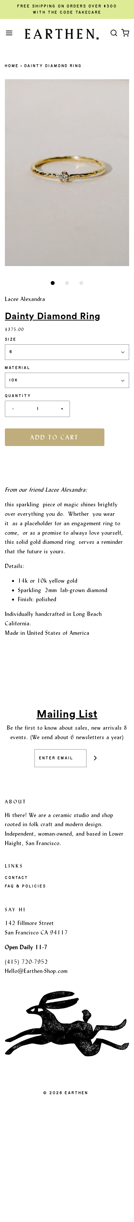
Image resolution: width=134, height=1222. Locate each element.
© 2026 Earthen (65, 1093)
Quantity (18, 396)
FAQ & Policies (25, 886)
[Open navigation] (9, 33)
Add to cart (54, 437)
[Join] (95, 758)
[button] (67, 172)
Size (11, 339)
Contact (16, 878)
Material (18, 368)
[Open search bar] (114, 33)
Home (12, 66)
